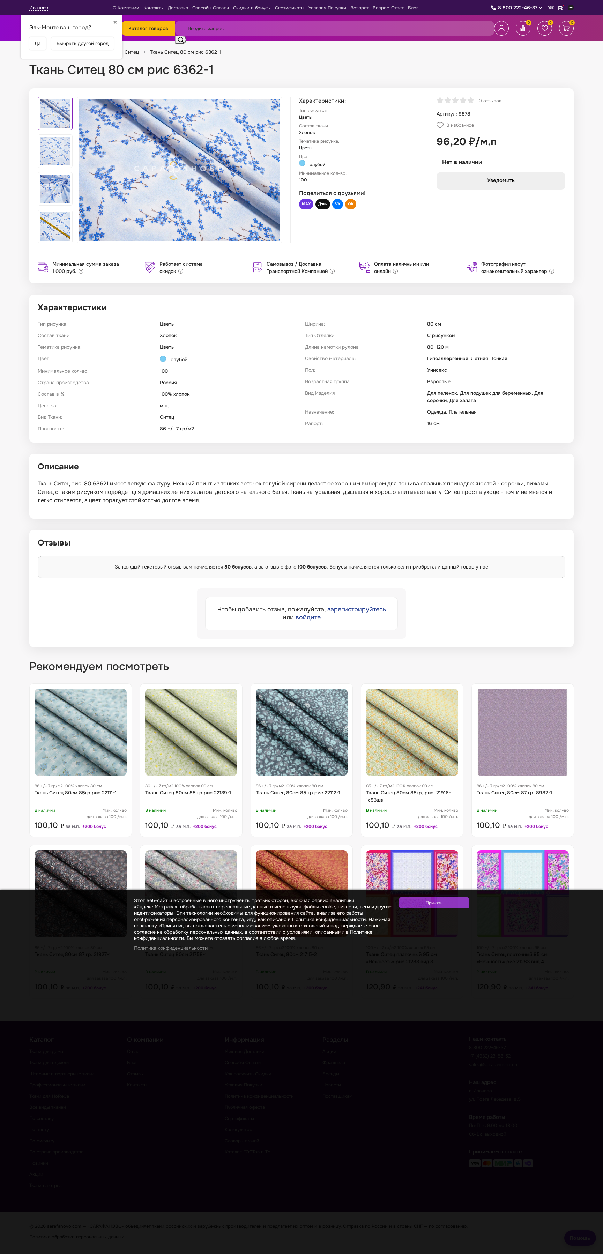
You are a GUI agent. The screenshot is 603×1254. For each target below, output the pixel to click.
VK (337, 203)
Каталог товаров (148, 28)
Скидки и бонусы (252, 8)
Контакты (153, 8)
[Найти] (180, 40)
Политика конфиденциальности (171, 948)
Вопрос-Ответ (388, 8)
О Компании (126, 8)
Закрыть (589, 1250)
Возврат (359, 8)
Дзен (322, 203)
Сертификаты (289, 8)
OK (350, 203)
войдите (308, 617)
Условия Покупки (327, 8)
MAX (306, 203)
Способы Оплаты (210, 8)
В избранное (460, 125)
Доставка (178, 8)
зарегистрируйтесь (356, 609)
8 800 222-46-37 (517, 8)
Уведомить (501, 180)
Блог (413, 8)
